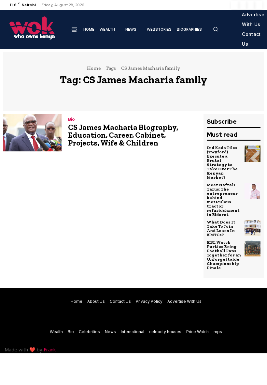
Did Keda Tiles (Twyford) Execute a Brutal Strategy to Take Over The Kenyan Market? (222, 162)
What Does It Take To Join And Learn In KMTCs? (221, 228)
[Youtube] (258, 5)
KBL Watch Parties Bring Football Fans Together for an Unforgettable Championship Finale (224, 255)
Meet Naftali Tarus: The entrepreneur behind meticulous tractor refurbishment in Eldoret (223, 199)
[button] (215, 29)
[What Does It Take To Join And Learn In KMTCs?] (253, 228)
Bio (71, 119)
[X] (251, 5)
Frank (50, 349)
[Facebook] (235, 5)
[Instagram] (243, 5)
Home (94, 68)
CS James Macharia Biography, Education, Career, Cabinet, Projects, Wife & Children (123, 134)
